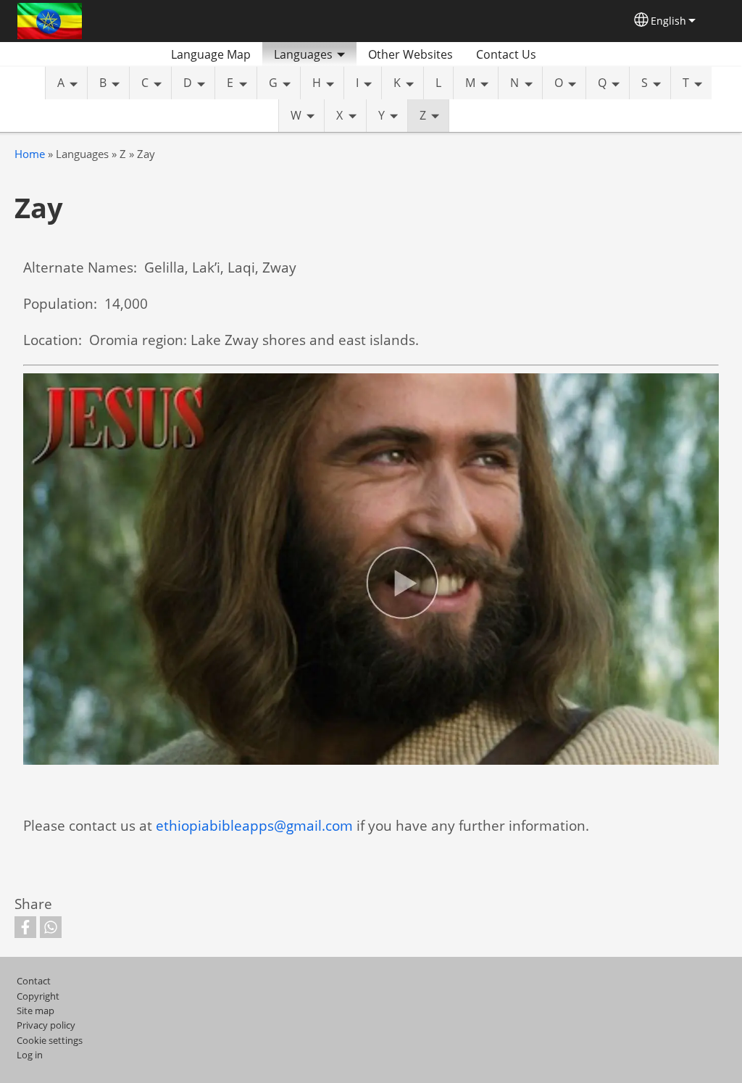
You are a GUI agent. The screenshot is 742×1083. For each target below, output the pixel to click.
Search (565, 54)
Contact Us (506, 54)
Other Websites (410, 54)
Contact (34, 980)
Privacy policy (46, 1025)
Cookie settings (50, 1040)
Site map (35, 1010)
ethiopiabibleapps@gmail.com (254, 825)
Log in (30, 1054)
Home (29, 154)
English (668, 21)
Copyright (38, 996)
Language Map (211, 54)
